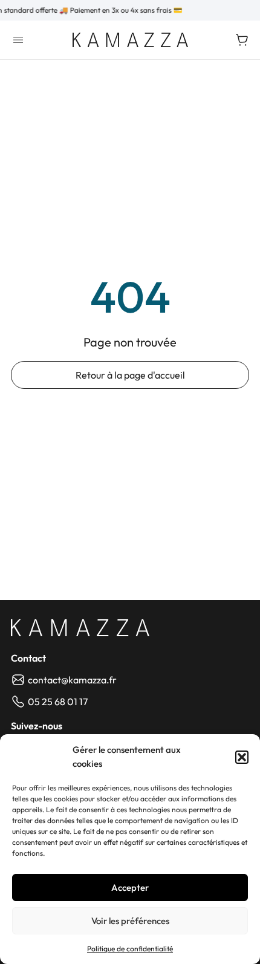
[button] (242, 757)
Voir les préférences (130, 921)
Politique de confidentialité (130, 948)
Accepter (130, 887)
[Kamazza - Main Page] (80, 627)
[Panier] (242, 40)
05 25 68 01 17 (58, 701)
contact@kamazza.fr (72, 680)
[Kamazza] (130, 40)
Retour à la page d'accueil (130, 375)
